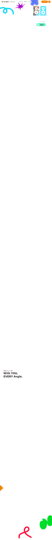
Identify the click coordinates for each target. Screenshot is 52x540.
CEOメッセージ (20, 5)
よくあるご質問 (36, 6)
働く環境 (32, 8)
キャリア (32, 5)
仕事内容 (25, 1)
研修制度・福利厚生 (33, 6)
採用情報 (38, 1)
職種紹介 (24, 5)
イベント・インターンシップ (38, 5)
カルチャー (33, 1)
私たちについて (20, 1)
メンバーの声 (29, 1)
